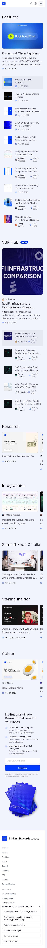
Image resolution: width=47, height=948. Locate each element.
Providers (5, 857)
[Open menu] (36, 3)
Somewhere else (11, 936)
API (3, 875)
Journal (5, 866)
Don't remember (10, 941)
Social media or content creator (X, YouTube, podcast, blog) (18, 918)
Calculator (6, 870)
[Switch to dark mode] (41, 3)
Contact (5, 879)
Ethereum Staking (9, 894)
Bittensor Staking (8, 903)
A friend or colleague (12, 930)
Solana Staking (7, 898)
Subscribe (22, 768)
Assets (4, 852)
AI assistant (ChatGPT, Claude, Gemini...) (20, 912)
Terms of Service (8, 884)
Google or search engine (14, 925)
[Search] (31, 3)
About (4, 861)
